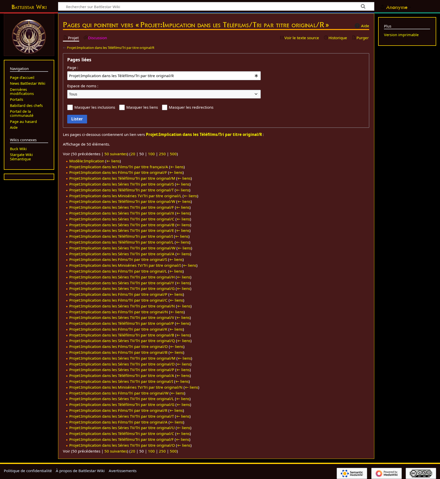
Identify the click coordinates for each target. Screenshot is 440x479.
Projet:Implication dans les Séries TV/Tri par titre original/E (121, 230)
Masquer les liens (142, 107)
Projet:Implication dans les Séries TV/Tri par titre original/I (121, 381)
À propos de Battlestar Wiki (80, 470)
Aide (365, 25)
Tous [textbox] (73, 93)
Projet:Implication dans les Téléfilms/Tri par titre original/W (122, 201)
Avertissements (122, 470)
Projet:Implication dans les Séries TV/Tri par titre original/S (121, 184)
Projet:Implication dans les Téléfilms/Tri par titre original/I (121, 236)
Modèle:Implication (86, 160)
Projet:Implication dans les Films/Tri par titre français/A (118, 166)
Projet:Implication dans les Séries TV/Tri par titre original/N (122, 305)
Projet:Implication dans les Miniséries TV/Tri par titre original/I (125, 265)
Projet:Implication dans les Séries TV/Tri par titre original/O (122, 445)
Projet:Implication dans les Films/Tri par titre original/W (119, 393)
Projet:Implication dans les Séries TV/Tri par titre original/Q (122, 340)
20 (133, 153)
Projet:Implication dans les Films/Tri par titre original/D (118, 346)
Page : (72, 67)
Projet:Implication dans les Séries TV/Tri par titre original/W (122, 247)
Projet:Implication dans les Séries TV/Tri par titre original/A (121, 253)
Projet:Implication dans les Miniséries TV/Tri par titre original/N (126, 387)
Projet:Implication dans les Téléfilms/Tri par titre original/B (121, 334)
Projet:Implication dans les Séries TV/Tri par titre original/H (122, 276)
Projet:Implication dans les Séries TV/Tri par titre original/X (121, 213)
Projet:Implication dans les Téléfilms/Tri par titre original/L (121, 242)
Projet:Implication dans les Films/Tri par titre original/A (118, 422)
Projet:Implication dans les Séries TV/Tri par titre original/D (122, 364)
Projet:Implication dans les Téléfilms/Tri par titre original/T (121, 189)
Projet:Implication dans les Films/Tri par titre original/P (118, 294)
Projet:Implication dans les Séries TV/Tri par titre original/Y (121, 282)
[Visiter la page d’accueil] (29, 36)
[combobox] (164, 75)
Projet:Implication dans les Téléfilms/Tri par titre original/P (121, 323)
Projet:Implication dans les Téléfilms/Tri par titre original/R (110, 47)
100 (151, 153)
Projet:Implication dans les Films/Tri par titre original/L (118, 271)
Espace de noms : (82, 85)
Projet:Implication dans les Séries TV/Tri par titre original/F (121, 207)
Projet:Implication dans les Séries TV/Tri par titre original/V (121, 317)
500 (173, 153)
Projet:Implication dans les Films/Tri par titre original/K (118, 329)
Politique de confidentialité (28, 470)
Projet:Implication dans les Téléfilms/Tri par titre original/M (122, 178)
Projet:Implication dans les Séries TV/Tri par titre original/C (121, 218)
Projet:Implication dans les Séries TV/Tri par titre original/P (121, 369)
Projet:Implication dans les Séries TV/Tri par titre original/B (121, 224)
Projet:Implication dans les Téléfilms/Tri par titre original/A (121, 375)
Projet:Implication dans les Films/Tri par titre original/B (118, 352)
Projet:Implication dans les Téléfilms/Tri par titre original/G (121, 404)
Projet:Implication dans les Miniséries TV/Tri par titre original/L (125, 195)
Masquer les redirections (191, 107)
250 (162, 153)
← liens (113, 160)
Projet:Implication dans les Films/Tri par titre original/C (118, 300)
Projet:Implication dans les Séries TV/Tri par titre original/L (121, 398)
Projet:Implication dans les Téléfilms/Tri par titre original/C (121, 433)
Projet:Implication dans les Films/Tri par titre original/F (118, 172)
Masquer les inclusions (94, 107)
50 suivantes (115, 153)
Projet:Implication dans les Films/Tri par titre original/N (118, 311)
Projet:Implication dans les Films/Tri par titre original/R (118, 410)
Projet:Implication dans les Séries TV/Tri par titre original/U (122, 427)
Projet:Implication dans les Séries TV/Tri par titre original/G (122, 288)
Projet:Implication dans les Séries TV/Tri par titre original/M (122, 358)
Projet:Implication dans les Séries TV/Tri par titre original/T (121, 416)
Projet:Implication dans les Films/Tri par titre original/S (118, 259)
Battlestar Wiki (29, 6)
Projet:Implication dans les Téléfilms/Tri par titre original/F (121, 439)
